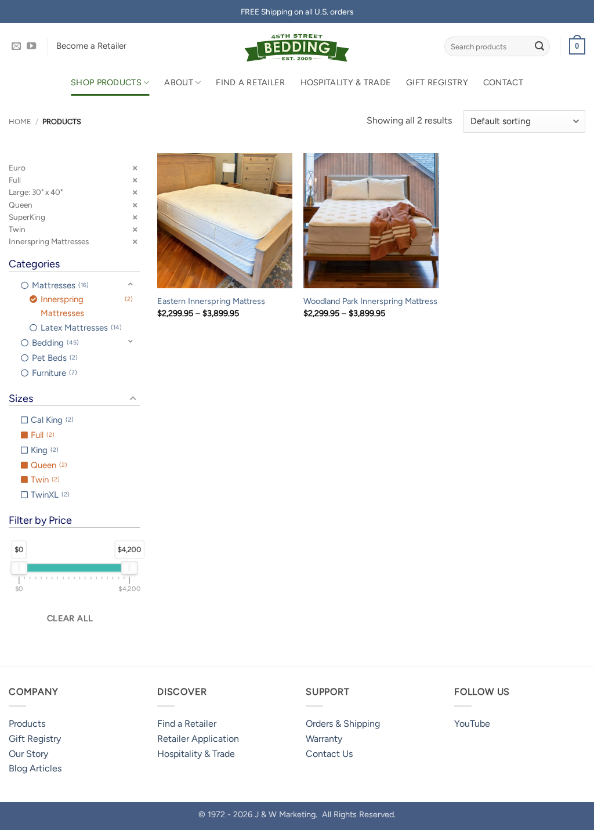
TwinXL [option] (49, 495)
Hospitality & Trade (345, 82)
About (178, 82)
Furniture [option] (53, 373)
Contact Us (329, 753)
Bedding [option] (54, 343)
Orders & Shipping (343, 723)
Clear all (70, 618)
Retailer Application (198, 738)
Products (27, 723)
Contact (503, 82)
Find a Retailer (250, 82)
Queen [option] (48, 465)
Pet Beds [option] (53, 358)
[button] (577, 46)
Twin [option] (44, 479)
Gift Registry (437, 82)
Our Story (28, 753)
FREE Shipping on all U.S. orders (297, 11)
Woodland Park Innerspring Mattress (370, 301)
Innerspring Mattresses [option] (86, 306)
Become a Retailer (91, 46)
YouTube (472, 723)
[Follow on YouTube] (31, 46)
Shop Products (106, 82)
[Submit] (539, 46)
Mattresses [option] (59, 285)
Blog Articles (35, 768)
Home (20, 121)
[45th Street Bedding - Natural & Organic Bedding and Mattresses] (297, 46)
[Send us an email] (16, 46)
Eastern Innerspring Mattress (211, 301)
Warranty (324, 738)
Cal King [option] (51, 420)
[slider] (18, 568)
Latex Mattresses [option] (80, 327)
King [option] (43, 450)
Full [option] (41, 435)
